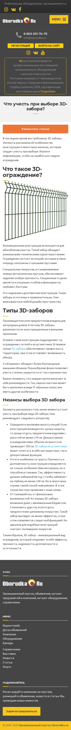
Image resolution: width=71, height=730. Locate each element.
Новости (8, 658)
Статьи (7, 662)
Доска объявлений (15, 630)
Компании (9, 634)
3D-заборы (19, 348)
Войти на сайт (49, 45)
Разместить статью (35, 129)
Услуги (7, 666)
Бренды (8, 643)
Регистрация (20, 45)
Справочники (11, 649)
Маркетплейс (11, 625)
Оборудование (12, 638)
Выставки (9, 653)
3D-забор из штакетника (51, 446)
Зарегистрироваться (21, 711)
